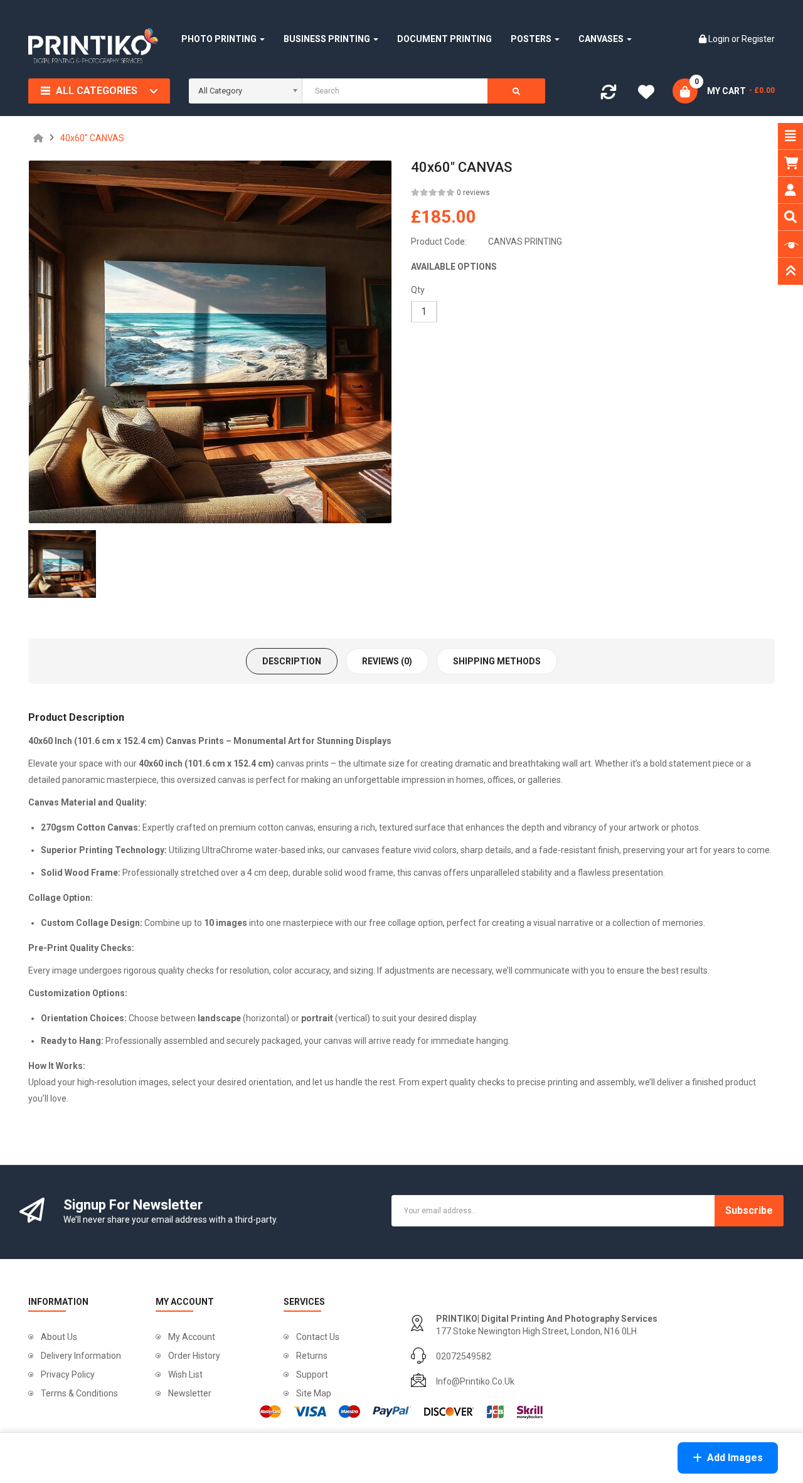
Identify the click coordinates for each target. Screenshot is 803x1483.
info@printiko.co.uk (475, 1381)
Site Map (313, 1393)
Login (719, 39)
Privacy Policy (68, 1374)
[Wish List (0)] (646, 93)
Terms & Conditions (79, 1393)
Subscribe (749, 1210)
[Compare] (608, 95)
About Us (59, 1337)
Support (312, 1374)
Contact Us (317, 1337)
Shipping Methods (497, 661)
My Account (191, 1337)
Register (758, 39)
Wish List (185, 1374)
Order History (194, 1356)
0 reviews (473, 192)
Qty (418, 290)
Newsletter (189, 1393)
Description (291, 661)
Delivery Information (81, 1356)
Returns (311, 1356)
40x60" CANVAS (92, 138)
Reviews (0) (387, 661)
